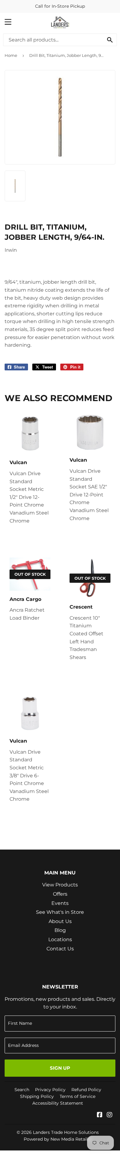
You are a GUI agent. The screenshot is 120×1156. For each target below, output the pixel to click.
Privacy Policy (50, 1089)
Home (11, 55)
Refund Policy (86, 1089)
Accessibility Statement (57, 1103)
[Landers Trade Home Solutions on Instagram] (109, 1115)
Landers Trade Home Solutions (66, 1132)
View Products (60, 885)
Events (60, 903)
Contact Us (60, 949)
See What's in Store (60, 912)
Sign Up (60, 1068)
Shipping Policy (37, 1096)
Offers (60, 894)
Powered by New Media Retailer (58, 1139)
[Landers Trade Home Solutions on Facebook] (99, 1115)
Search (21, 1089)
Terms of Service (77, 1096)
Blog (60, 930)
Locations (60, 939)
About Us (60, 921)
